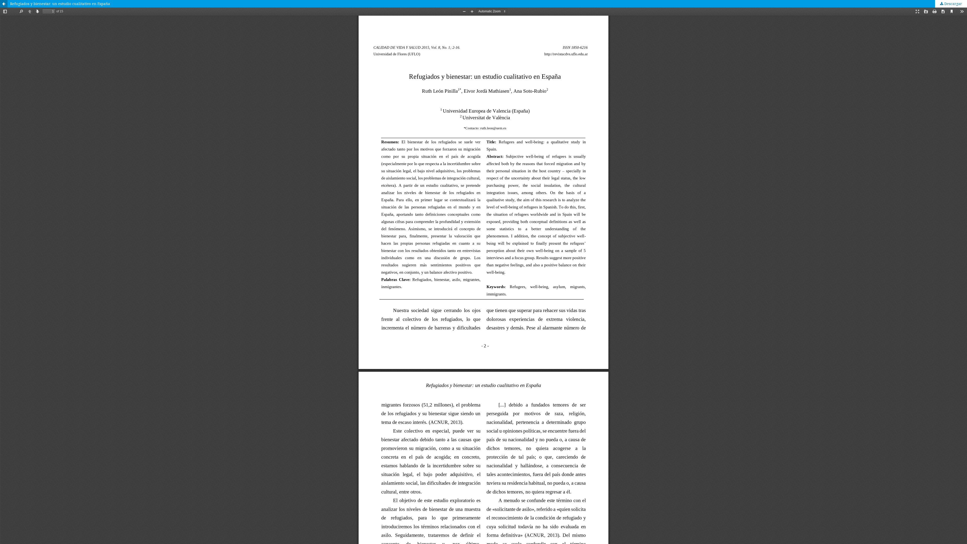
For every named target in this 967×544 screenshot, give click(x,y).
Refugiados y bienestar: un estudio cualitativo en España (60, 3)
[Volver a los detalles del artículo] (4, 4)
